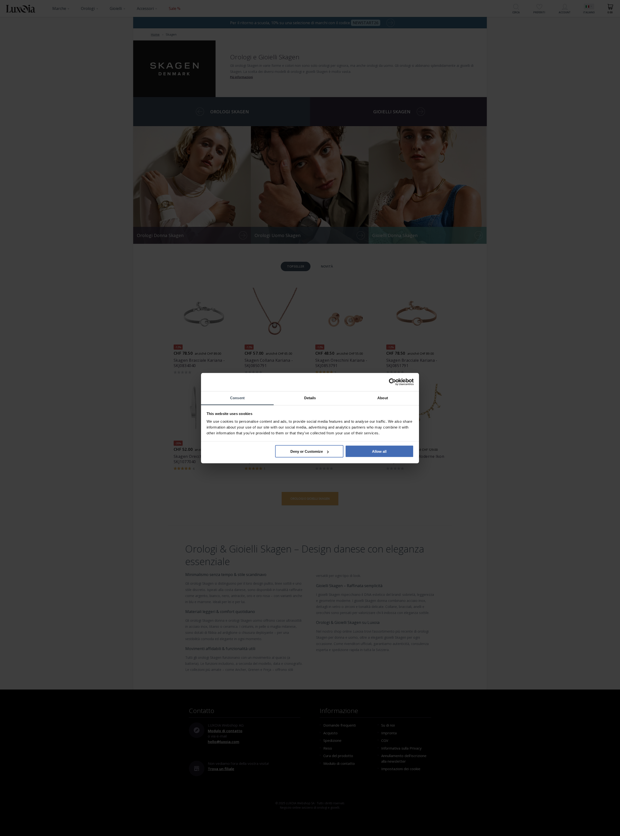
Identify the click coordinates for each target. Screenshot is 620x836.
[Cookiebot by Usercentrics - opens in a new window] (392, 382)
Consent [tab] (237, 398)
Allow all (379, 451)
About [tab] (382, 398)
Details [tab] (310, 398)
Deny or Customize (306, 451)
